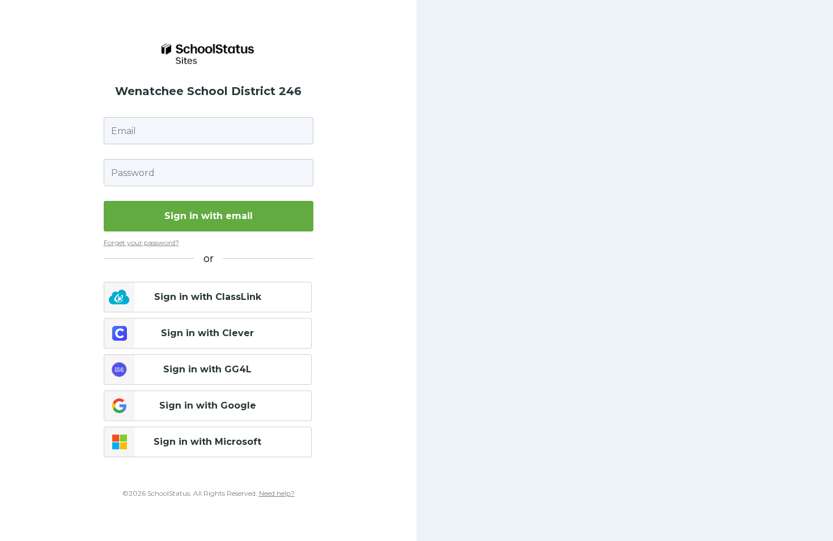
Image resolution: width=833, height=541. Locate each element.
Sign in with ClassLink (207, 296)
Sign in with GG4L (207, 369)
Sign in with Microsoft (207, 441)
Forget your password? (141, 242)
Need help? (277, 493)
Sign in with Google (207, 405)
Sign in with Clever (207, 333)
